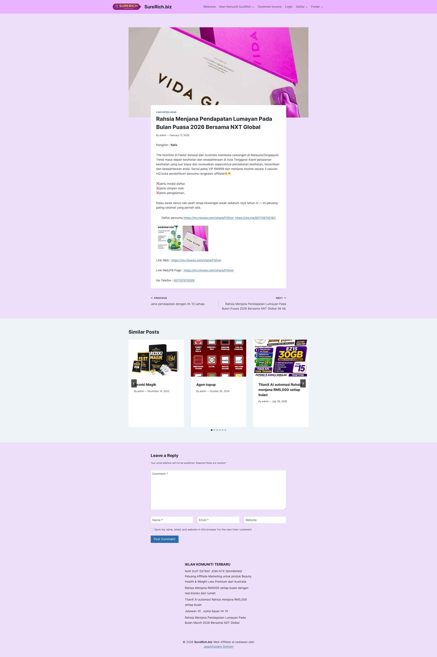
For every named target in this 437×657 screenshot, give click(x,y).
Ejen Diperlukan (166, 112)
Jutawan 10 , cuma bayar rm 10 (206, 611)
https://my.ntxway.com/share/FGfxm (209, 218)
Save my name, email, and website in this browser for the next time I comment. (203, 529)
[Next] (303, 383)
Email (204, 520)
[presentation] (156, 358)
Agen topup (206, 385)
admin (163, 135)
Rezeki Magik (145, 385)
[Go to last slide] (134, 383)
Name (157, 520)
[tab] (212, 430)
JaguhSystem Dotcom (218, 646)
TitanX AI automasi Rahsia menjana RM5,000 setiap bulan (280, 390)
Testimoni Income (270, 6)
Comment (160, 474)
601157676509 (184, 280)
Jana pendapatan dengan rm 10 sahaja (178, 301)
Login (289, 6)
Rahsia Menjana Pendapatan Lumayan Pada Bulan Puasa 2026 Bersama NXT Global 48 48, (254, 303)
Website (251, 520)
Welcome (209, 6)
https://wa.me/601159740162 (255, 218)
